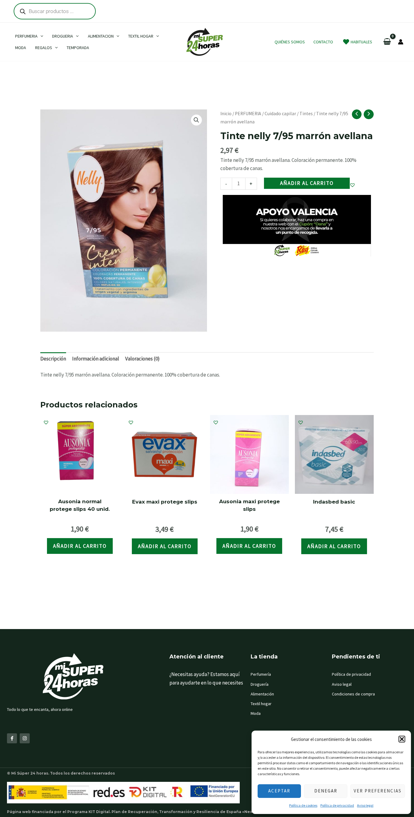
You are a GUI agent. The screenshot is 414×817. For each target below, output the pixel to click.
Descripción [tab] (53, 358)
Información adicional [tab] (95, 358)
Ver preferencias (378, 791)
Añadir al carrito (307, 183)
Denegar (325, 791)
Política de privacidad (337, 805)
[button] (402, 739)
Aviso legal (365, 805)
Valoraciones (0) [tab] (142, 358)
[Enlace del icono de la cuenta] (400, 42)
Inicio (226, 113)
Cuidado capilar (280, 113)
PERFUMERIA (248, 113)
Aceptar (279, 791)
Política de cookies (303, 805)
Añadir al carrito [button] (80, 546)
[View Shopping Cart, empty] (387, 42)
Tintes (306, 113)
